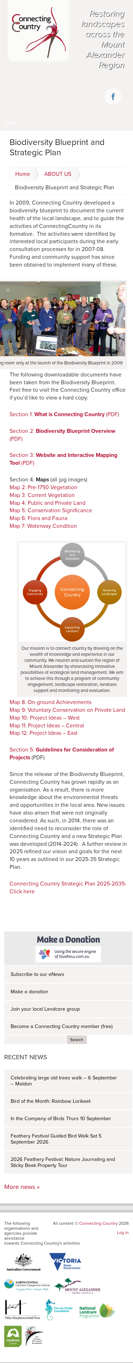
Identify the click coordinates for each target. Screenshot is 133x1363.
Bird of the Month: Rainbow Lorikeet (50, 1101)
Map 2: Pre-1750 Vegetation (43, 487)
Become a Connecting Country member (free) (62, 1026)
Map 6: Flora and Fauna (38, 518)
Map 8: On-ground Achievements (51, 702)
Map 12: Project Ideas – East (44, 733)
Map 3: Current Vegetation (42, 495)
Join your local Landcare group (45, 1009)
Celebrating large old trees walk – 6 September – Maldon (64, 1081)
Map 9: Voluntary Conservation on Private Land (67, 710)
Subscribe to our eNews (37, 974)
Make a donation (29, 992)
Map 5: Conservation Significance (51, 510)
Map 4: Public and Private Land (47, 503)
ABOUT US (57, 174)
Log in (123, 1232)
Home (22, 174)
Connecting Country (98, 1223)
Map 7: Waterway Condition (43, 526)
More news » (22, 1187)
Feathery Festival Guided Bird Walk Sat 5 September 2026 (56, 1139)
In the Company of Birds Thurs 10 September (61, 1119)
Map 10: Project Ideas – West (45, 718)
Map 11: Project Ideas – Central (47, 725)
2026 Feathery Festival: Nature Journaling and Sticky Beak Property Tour (63, 1162)
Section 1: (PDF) (64, 414)
